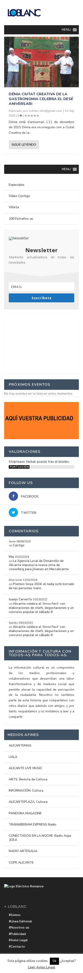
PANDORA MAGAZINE (25, 813)
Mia (11, 557)
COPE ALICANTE (21, 862)
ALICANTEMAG (20, 745)
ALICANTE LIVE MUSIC (25, 768)
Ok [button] (54, 961)
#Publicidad (17, 934)
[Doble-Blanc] (41, 438)
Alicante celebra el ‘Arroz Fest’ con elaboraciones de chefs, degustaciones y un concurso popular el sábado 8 (41, 607)
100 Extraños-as (21, 218)
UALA (13, 757)
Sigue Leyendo (24, 144)
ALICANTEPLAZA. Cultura (28, 802)
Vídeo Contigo (19, 196)
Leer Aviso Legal (41, 967)
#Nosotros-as (19, 927)
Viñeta (14, 207)
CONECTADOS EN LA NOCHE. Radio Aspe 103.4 (40, 838)
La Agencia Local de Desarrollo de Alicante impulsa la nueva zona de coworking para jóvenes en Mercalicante (39, 565)
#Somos (15, 915)
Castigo (18, 545)
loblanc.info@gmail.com (45, 111)
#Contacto (17, 946)
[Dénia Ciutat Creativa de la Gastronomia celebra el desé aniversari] (41, 62)
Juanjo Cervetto (20, 599)
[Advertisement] (41, 343)
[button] (66, 29)
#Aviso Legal (18, 940)
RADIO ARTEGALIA (23, 851)
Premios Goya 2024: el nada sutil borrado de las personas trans (41, 586)
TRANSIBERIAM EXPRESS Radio (32, 824)
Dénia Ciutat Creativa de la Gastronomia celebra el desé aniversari (41, 99)
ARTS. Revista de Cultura (28, 779)
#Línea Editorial (20, 921)
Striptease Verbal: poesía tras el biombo (39, 461)
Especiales (16, 185)
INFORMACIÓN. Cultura (26, 790)
